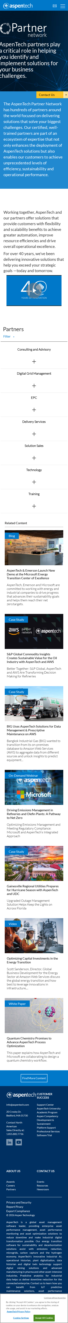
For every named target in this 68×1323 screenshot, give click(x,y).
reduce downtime (16, 1237)
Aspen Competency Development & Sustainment (47, 1120)
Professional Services (48, 1131)
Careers (10, 1185)
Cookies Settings (21, 1318)
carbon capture (29, 1252)
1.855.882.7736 (14, 1133)
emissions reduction (49, 1248)
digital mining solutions (22, 1267)
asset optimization (35, 1233)
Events (40, 1181)
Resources (42, 1185)
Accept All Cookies (44, 1318)
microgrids (12, 1252)
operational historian (18, 1260)
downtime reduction (42, 1279)
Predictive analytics (31, 1275)
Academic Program (47, 1112)
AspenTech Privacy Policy (18, 1311)
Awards (10, 1181)
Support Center (45, 1104)
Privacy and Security (18, 1202)
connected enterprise (18, 1283)
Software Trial (44, 1135)
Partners (11, 1189)
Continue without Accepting (55, 1298)
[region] (34, 1308)
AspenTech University (49, 1108)
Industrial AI (53, 1256)
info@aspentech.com (17, 1104)
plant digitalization (44, 1260)
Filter (8, 336)
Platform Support (46, 1127)
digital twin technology (37, 1264)
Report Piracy (14, 1206)
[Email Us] (55, 5)
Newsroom (43, 1189)
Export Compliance (18, 1211)
